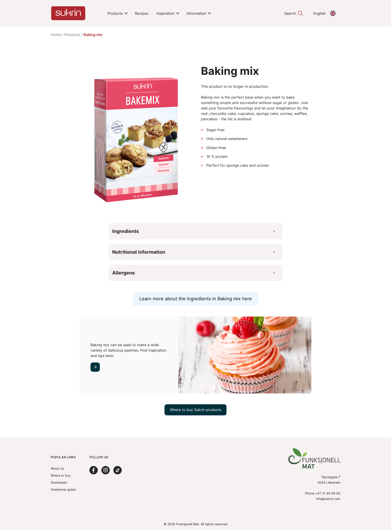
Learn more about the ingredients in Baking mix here (195, 298)
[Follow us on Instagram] (105, 470)
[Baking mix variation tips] (95, 367)
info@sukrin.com (328, 499)
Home (56, 34)
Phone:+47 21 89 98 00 (322, 493)
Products (72, 34)
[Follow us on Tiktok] (117, 470)
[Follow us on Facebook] (93, 470)
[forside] (68, 13)
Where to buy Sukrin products (195, 409)
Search (290, 13)
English (319, 13)
